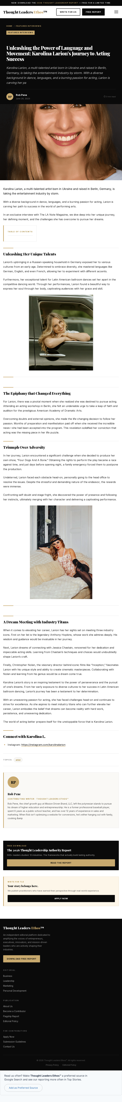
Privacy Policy (52, 1065)
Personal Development (14, 991)
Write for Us (68, 12)
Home (9, 26)
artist (18, 760)
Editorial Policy (10, 1021)
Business (7, 976)
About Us (8, 1006)
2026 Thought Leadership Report (57, 3)
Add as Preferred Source (23, 1087)
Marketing (8, 986)
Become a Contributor (14, 1011)
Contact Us (9, 1046)
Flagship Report (11, 1016)
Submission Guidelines (14, 1041)
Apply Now (61, 898)
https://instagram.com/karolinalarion (43, 744)
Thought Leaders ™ (25, 12)
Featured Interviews (28, 26)
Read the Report (61, 863)
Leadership (8, 981)
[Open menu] (116, 12)
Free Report (93, 12)
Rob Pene (21, 95)
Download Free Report (21, 959)
